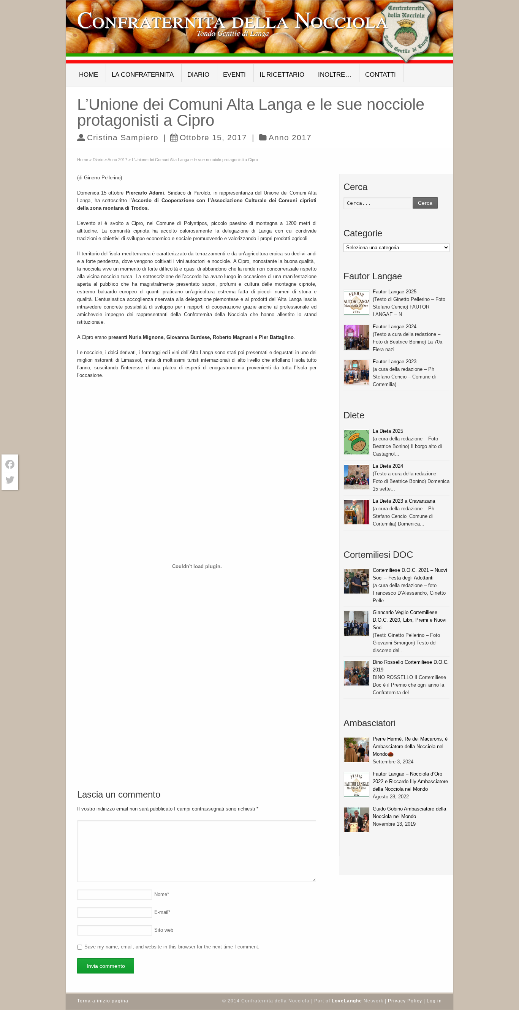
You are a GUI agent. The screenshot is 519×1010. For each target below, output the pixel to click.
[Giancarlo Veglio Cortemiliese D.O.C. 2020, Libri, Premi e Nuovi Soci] (356, 623)
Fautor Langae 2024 (394, 326)
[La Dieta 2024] (356, 477)
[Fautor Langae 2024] (356, 338)
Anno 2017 (290, 137)
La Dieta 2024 (388, 466)
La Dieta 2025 (388, 431)
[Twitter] (10, 480)
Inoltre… (334, 74)
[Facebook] (10, 464)
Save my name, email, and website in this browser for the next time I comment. (172, 947)
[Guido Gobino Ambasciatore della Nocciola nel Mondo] (356, 820)
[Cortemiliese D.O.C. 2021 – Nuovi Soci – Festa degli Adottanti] (356, 581)
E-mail (162, 912)
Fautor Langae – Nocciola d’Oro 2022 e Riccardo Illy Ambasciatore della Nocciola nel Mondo (410, 781)
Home (88, 74)
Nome (161, 894)
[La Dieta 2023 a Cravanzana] (356, 512)
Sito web (163, 930)
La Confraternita (143, 74)
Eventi (234, 74)
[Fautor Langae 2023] (356, 372)
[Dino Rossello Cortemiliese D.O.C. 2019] (356, 673)
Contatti (380, 74)
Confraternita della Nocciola (232, 19)
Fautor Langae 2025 (394, 291)
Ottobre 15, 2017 (213, 137)
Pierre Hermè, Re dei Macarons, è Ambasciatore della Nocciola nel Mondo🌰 (410, 746)
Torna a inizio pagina (102, 1001)
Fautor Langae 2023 (394, 361)
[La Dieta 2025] (356, 442)
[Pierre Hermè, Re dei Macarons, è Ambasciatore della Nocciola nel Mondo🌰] (356, 750)
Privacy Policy (405, 1001)
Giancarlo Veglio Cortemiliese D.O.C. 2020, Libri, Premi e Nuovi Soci (409, 619)
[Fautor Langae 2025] (356, 303)
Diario (198, 74)
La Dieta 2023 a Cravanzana (404, 501)
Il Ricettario (282, 74)
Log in (434, 1001)
